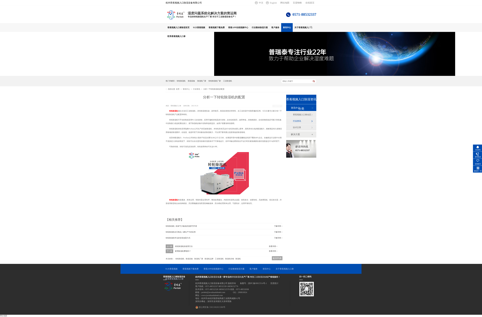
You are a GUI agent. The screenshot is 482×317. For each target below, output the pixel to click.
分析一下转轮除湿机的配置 (213, 89)
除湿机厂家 (201, 81)
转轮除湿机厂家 (214, 81)
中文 (261, 3)
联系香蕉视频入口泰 (176, 36)
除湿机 (238, 259)
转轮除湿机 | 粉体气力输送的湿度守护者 (181, 226)
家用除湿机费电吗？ (183, 251)
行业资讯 (197, 89)
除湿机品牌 (209, 259)
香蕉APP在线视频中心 (238, 27)
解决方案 (295, 134)
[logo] (175, 18)
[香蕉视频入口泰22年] (334, 75)
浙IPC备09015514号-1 (257, 283)
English (273, 3)
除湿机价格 (229, 259)
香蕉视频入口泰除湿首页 (178, 27)
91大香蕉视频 (199, 27)
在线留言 (309, 3)
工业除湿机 (227, 81)
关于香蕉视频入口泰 (303, 27)
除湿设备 (191, 81)
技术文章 (297, 127)
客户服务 (275, 27)
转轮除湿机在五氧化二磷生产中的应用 (181, 232)
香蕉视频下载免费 (217, 27)
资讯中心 (287, 27)
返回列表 (277, 106)
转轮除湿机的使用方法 (184, 246)
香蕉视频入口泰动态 (302, 115)
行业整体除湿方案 (260, 27)
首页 (178, 89)
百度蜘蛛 (297, 3)
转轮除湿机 (181, 81)
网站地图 (284, 3)
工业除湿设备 (260, 277)
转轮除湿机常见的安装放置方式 (178, 238)
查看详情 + (273, 246)
